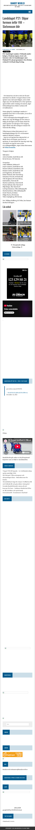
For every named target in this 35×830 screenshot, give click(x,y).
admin (13, 49)
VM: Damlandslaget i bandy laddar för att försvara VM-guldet (23, 239)
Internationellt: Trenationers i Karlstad (9, 223)
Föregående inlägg (19, 245)
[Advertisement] (17, 79)
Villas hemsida (10, 147)
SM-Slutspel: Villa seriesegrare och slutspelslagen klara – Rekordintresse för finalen (15, 477)
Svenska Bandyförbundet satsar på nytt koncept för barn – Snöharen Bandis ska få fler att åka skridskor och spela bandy (17, 488)
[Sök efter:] (17, 724)
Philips (5, 433)
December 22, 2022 (11, 394)
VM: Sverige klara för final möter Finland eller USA (24, 223)
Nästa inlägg (16, 247)
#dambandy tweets (8, 821)
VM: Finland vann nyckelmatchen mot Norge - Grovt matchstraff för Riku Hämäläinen (8, 238)
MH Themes (27, 828)
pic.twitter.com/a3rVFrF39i (14, 389)
